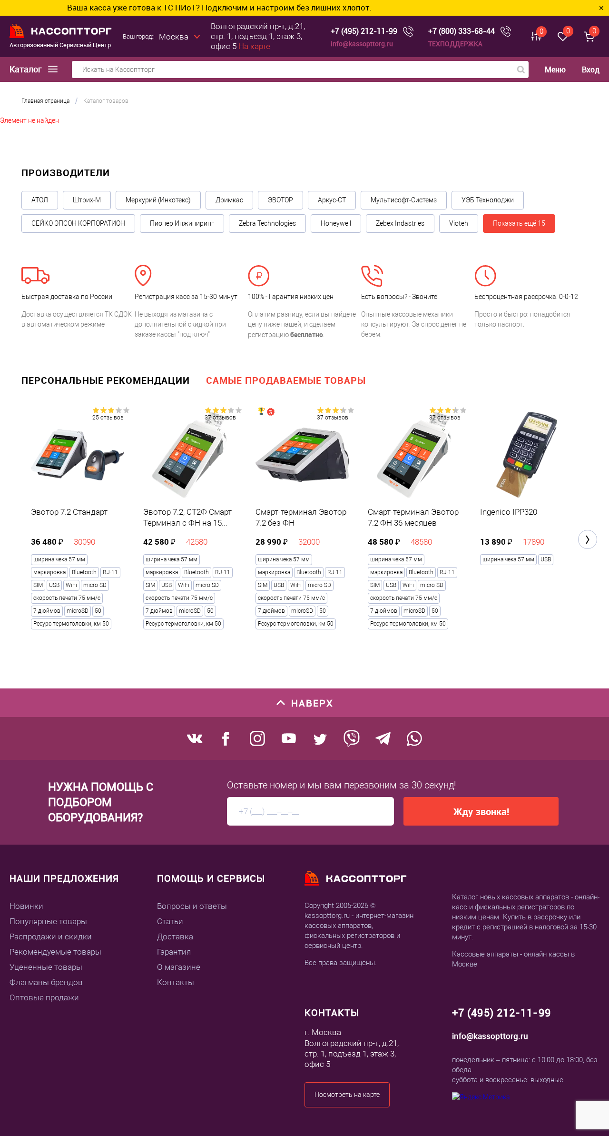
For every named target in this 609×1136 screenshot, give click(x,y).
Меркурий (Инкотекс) (158, 200)
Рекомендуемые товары (55, 952)
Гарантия (174, 952)
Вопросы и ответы (192, 906)
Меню (555, 70)
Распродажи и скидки (51, 936)
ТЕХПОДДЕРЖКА (455, 43)
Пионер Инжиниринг (182, 223)
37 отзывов (220, 417)
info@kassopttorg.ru (362, 43)
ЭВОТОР (280, 200)
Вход (590, 69)
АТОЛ (39, 200)
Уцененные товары (46, 967)
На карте (254, 46)
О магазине (178, 967)
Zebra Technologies (267, 223)
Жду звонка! (481, 811)
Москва (173, 36)
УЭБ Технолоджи (488, 200)
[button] (587, 539)
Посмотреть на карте (347, 1094)
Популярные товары (48, 921)
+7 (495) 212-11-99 (364, 31)
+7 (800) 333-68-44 (461, 31)
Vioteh (458, 223)
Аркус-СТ (332, 200)
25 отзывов (108, 417)
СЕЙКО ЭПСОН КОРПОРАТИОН (78, 223)
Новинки (26, 906)
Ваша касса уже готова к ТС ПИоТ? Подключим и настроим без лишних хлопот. (190, 7)
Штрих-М (87, 200)
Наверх (312, 703)
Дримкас (229, 200)
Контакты (175, 982)
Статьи (170, 921)
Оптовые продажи (44, 997)
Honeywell (336, 223)
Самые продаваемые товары (286, 380)
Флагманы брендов (46, 982)
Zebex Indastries (400, 223)
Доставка (175, 936)
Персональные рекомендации (105, 380)
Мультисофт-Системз (404, 200)
